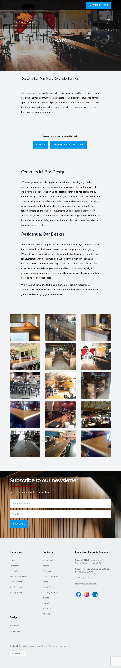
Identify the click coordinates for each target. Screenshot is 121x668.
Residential (15, 625)
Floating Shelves (50, 592)
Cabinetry (14, 565)
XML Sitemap (16, 587)
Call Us (40, 144)
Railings (46, 613)
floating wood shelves (76, 273)
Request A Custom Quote (68, 144)
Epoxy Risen (48, 587)
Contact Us (15, 571)
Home (12, 560)
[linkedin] (95, 594)
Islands (45, 597)
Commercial (15, 631)
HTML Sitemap (16, 581)
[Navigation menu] (108, 20)
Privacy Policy (16, 592)
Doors (45, 581)
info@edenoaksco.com (86, 583)
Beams (45, 565)
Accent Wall (48, 560)
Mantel (45, 603)
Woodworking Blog (19, 576)
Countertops (48, 571)
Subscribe (19, 523)
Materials (46, 608)
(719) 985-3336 (82, 577)
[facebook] (78, 594)
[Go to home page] (25, 19)
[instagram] (87, 594)
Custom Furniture (50, 576)
